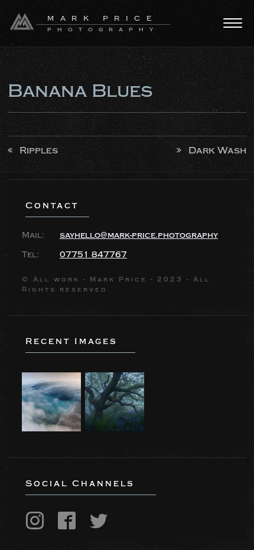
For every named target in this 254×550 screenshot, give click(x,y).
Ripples (38, 150)
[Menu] (232, 23)
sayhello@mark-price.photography (139, 235)
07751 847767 (93, 255)
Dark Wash (217, 150)
